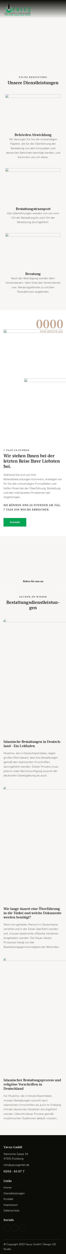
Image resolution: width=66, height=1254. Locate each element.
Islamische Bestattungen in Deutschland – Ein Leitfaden (32, 744)
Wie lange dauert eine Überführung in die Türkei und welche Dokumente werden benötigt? (32, 913)
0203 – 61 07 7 (14, 1171)
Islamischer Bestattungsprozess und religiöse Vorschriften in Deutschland (32, 1084)
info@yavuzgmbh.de (16, 1165)
